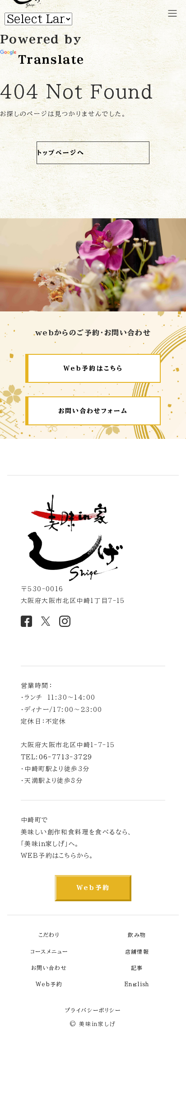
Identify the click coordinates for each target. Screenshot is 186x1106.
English (137, 984)
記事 (137, 967)
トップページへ (60, 153)
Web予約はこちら (93, 368)
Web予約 (93, 888)
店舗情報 (137, 951)
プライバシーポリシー (93, 1010)
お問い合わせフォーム (93, 411)
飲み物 (137, 934)
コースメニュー (49, 951)
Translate (51, 59)
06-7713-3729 (66, 757)
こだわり (49, 934)
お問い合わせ (49, 967)
